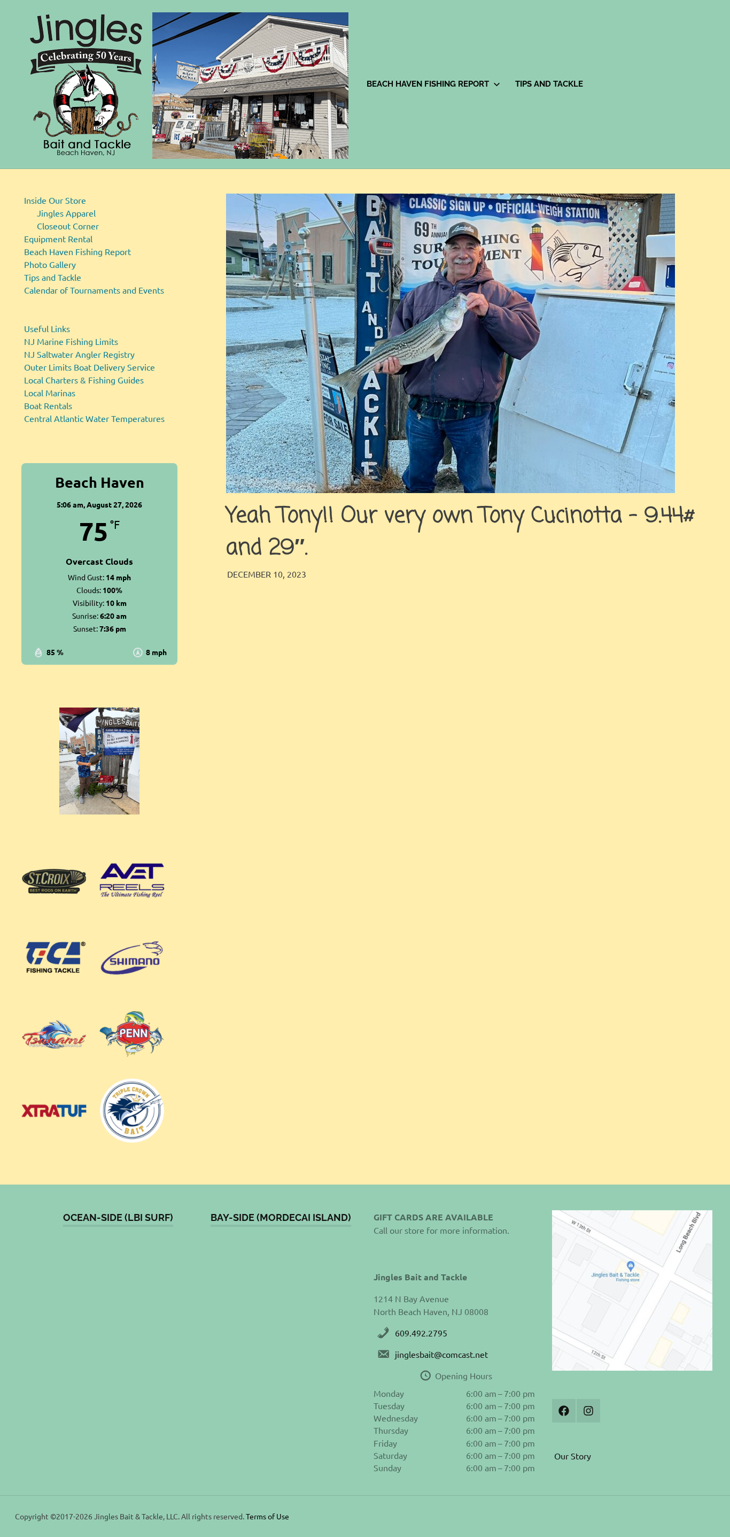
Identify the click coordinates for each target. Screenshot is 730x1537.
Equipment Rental (58, 238)
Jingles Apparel (66, 213)
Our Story (572, 1455)
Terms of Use (267, 1516)
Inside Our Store (55, 200)
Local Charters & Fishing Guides (84, 379)
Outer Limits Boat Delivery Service (89, 367)
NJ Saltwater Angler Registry (79, 354)
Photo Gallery (50, 264)
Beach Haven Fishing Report (428, 84)
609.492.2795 (421, 1332)
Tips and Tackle (549, 84)
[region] (99, 761)
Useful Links (47, 328)
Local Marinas (49, 392)
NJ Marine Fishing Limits (71, 341)
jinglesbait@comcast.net (441, 1354)
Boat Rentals (48, 405)
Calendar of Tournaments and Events (94, 290)
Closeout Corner (68, 225)
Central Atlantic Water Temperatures (94, 418)
